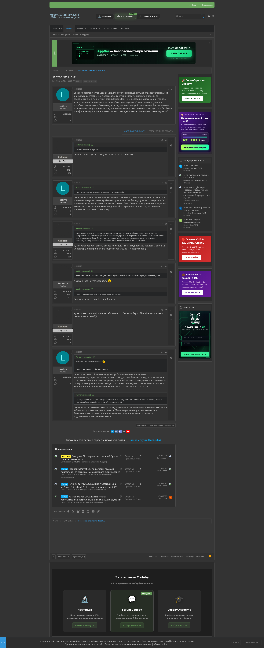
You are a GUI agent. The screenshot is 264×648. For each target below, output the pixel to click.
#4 (166, 224)
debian (78, 81)
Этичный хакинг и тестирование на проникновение (86, 475)
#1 (172, 89)
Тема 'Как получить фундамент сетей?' (192, 221)
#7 (166, 352)
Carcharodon (66, 462)
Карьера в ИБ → (192, 292)
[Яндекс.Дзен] (124, 431)
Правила (164, 556)
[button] (62, 28)
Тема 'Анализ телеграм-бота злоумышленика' (196, 208)
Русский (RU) (79, 556)
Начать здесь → (192, 98)
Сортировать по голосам (161, 131)
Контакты (153, 556)
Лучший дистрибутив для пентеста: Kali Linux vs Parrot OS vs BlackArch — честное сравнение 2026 (89, 485)
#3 (166, 183)
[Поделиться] (168, 89)
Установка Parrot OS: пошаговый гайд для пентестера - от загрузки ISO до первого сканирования (90, 470)
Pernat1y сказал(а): (84, 357)
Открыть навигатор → (195, 147)
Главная (200, 556)
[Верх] (206, 556)
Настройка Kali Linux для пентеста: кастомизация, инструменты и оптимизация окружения (91, 498)
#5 (166, 266)
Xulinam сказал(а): (83, 187)
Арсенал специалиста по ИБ (94, 489)
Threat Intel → (191, 257)
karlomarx (163, 498)
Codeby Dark (63, 556)
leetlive (57, 81)
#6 (166, 309)
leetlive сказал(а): (83, 145)
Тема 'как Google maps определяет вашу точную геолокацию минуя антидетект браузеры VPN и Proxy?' (196, 192)
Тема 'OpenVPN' (190, 165)
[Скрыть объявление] (209, 43)
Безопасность (177, 556)
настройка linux (90, 81)
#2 (166, 140)
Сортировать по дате (134, 131)
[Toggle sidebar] (211, 34)
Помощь (190, 556)
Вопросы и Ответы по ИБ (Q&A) (94, 462)
